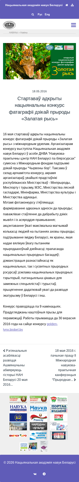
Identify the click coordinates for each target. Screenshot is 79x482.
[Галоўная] (66, 5)
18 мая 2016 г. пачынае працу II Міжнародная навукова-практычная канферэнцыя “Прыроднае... (63, 365)
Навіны (24, 32)
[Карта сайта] (72, 5)
